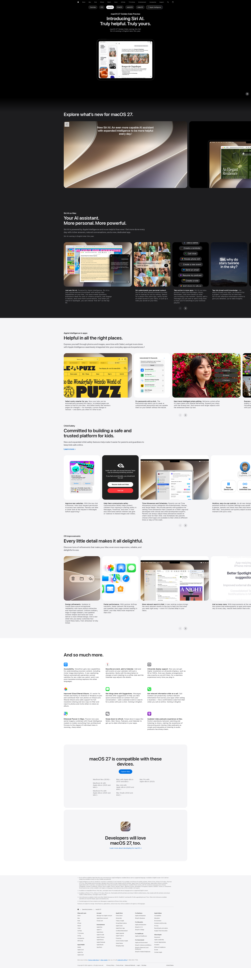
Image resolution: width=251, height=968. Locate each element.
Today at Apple (120, 920)
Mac (78, 918)
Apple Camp (119, 925)
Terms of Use (119, 965)
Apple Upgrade (120, 933)
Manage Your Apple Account (104, 915)
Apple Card (80, 949)
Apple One (99, 927)
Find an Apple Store (93, 960)
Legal (138, 965)
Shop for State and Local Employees (141, 948)
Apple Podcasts (101, 942)
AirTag (79, 935)
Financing (118, 938)
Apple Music (100, 932)
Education (157, 918)
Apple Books (100, 944)
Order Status (119, 943)
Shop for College (139, 929)
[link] (110, 7)
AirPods (79, 930)
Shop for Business (140, 918)
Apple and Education (140, 924)
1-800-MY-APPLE (122, 960)
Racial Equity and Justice (161, 928)
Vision (79, 928)
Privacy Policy (110, 965)
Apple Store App (120, 928)
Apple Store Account (102, 918)
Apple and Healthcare (141, 936)
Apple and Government (141, 942)
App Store (99, 947)
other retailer (104, 960)
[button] (168, 2)
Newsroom (157, 937)
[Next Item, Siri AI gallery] (185, 308)
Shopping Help (120, 945)
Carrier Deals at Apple (122, 940)
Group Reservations (121, 923)
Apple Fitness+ (101, 937)
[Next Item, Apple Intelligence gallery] (185, 415)
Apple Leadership (159, 939)
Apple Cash (80, 955)
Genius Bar (119, 918)
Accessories (80, 938)
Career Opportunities (160, 942)
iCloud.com (100, 920)
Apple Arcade (100, 934)
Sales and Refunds (130, 965)
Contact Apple (158, 952)
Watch (79, 925)
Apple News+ (100, 939)
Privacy (156, 925)
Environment (157, 920)
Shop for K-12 (138, 927)
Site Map (143, 965)
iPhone (79, 923)
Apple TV (99, 929)
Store (78, 915)
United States (170, 965)
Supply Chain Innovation (160, 930)
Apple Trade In (120, 935)
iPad (78, 920)
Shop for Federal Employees (142, 951)
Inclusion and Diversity (160, 923)
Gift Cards (80, 940)
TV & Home (80, 933)
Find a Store (119, 915)
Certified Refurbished (121, 930)
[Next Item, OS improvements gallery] (185, 628)
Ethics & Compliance (160, 947)
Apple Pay (80, 952)
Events (156, 949)
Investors (156, 944)
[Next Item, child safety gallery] (185, 525)
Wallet (79, 947)
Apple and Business (140, 915)
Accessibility (157, 915)
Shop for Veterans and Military (143, 945)
